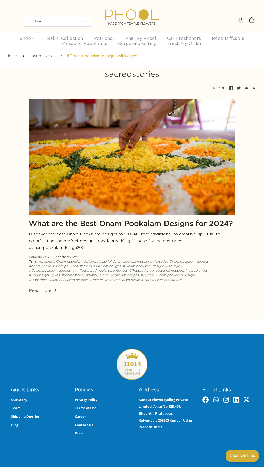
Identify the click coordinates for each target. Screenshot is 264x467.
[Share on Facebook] (231, 88)
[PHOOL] (132, 6)
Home (11, 56)
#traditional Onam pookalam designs (58, 280)
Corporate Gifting (137, 44)
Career (80, 416)
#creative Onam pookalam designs (180, 261)
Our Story (19, 399)
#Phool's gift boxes (44, 275)
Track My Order (184, 44)
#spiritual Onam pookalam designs (168, 275)
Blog (14, 425)
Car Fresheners (184, 38)
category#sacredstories (163, 280)
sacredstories (42, 56)
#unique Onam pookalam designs (116, 280)
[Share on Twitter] (239, 88)
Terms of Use (85, 407)
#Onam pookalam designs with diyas (152, 266)
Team (16, 407)
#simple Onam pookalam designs (112, 275)
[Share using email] (247, 88)
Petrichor (104, 38)
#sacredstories (72, 275)
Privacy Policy (86, 399)
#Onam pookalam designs (100, 266)
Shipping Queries (25, 416)
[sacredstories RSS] (253, 88)
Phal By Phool (140, 38)
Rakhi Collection (65, 38)
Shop (27, 38)
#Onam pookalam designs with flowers (60, 270)
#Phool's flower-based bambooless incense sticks (168, 270)
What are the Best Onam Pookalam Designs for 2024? (131, 224)
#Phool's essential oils (110, 270)
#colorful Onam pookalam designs (124, 261)
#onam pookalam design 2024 (53, 266)
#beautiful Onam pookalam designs (67, 261)
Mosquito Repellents (84, 44)
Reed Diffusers (228, 38)
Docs (79, 433)
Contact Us (84, 425)
